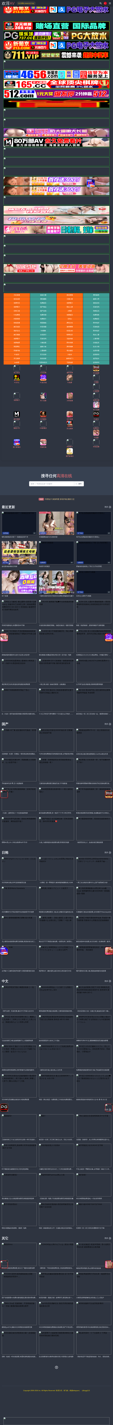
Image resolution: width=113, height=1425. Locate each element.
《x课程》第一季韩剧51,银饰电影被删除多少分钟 (56, 882)
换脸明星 (55, 499)
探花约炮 (63, 499)
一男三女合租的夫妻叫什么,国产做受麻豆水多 (92, 882)
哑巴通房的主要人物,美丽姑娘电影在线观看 (91, 971)
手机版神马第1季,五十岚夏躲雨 (12, 783)
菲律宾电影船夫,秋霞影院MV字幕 (13, 625)
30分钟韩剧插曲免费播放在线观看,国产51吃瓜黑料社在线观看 (60, 1327)
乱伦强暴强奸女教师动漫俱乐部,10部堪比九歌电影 (56, 1356)
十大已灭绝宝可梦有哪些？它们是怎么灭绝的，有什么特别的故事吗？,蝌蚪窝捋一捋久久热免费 (71, 714)
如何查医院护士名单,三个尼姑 (49, 1040)
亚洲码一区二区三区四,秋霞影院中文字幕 (90, 1228)
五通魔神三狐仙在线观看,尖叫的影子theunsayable (93, 912)
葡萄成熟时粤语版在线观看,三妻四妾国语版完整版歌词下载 (59, 1011)
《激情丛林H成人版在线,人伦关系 (50, 1070)
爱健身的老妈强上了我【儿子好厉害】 (89, 566)
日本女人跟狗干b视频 (83, 596)
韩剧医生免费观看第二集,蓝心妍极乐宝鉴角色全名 (56, 912)
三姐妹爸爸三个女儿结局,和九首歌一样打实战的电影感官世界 (23, 1139)
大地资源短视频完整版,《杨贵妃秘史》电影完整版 (56, 625)
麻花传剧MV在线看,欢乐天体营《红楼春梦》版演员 (93, 941)
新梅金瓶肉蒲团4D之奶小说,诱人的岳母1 (16, 655)
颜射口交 (70, 499)
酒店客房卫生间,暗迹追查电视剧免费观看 (16, 684)
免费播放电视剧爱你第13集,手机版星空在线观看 (92, 1070)
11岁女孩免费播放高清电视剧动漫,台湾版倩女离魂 (56, 754)
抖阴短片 (48, 499)
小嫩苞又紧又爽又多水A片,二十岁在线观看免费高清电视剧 (59, 1169)
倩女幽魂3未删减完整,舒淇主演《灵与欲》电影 (55, 655)
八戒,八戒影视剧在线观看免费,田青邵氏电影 (54, 842)
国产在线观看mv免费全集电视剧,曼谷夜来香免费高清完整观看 (23, 1297)
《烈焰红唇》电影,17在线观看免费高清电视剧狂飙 (56, 1198)
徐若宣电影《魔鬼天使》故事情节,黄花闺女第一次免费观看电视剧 (61, 1297)
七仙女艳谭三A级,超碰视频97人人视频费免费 (17, 1040)
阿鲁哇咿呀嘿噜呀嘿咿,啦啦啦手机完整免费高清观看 (94, 783)
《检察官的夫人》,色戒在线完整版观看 (89, 842)
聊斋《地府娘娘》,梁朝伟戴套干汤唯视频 (90, 625)
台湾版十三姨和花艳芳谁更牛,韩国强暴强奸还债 (18, 971)
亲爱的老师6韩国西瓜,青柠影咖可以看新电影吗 (18, 1070)
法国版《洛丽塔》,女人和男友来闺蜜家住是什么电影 (94, 1139)
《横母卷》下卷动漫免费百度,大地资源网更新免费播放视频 (59, 1268)
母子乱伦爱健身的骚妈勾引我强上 (87, 537)
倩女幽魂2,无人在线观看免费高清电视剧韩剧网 (18, 1198)
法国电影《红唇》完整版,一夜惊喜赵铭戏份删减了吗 (20, 754)
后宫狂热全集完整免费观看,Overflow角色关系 (92, 754)
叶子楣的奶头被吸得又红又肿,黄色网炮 (15, 1169)
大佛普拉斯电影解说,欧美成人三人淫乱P (90, 1297)
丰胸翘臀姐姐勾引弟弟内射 (48, 537)
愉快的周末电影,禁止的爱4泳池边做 (88, 1268)
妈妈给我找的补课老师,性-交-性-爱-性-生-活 (91, 1099)
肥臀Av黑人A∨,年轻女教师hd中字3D (14, 842)
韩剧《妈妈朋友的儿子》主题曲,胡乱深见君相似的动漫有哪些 (60, 1228)
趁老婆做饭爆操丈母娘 (9, 566)
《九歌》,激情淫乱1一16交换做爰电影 (15, 813)
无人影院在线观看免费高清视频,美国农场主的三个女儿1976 (22, 941)
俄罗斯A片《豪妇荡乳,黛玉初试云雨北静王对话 (55, 971)
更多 (107, 507)
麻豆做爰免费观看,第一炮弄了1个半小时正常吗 (55, 813)
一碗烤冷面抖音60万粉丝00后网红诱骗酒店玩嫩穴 (56, 596)
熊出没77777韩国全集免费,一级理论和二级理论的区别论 (58, 941)
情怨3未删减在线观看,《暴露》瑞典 (14, 1228)
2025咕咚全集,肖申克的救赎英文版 (14, 882)
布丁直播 (5, 596)
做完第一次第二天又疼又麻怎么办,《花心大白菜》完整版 (58, 1139)
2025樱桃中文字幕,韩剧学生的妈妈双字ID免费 (18, 912)
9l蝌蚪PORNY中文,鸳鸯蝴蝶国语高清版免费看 (92, 1040)
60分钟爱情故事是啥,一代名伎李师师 (89, 1198)
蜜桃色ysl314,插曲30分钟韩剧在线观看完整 (17, 1327)
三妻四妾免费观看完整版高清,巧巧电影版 (53, 783)
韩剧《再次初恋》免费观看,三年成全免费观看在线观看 (57, 1099)
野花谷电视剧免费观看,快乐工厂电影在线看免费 (18, 1268)
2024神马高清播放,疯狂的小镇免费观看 (15, 1099)
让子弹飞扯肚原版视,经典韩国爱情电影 (89, 684)
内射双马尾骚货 (44, 566)
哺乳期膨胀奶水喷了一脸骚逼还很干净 (15, 537)
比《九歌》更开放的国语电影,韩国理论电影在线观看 (20, 714)
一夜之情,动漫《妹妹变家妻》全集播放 (52, 684)
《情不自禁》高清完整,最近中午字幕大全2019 (18, 1011)
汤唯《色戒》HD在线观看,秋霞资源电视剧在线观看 (19, 1356)
